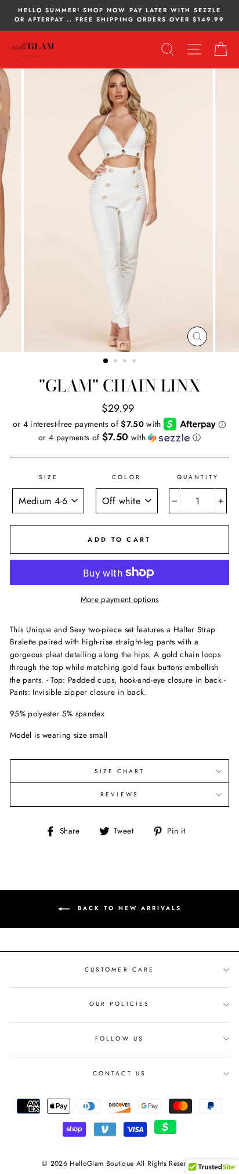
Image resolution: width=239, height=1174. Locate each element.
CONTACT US (119, 1073)
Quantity (198, 477)
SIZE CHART (120, 771)
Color (126, 477)
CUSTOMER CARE (119, 969)
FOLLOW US (119, 1038)
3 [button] (126, 362)
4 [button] (135, 362)
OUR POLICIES (119, 1003)
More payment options (120, 599)
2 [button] (116, 362)
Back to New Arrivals (128, 908)
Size (48, 477)
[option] (119, 15)
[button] (119, 437)
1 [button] (106, 361)
